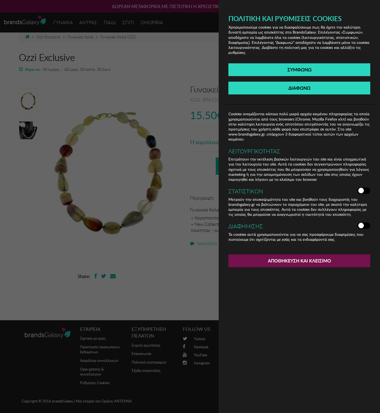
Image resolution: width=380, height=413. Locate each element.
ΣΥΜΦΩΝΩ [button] (299, 69)
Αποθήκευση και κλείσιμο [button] (299, 260)
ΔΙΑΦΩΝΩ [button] (299, 88)
